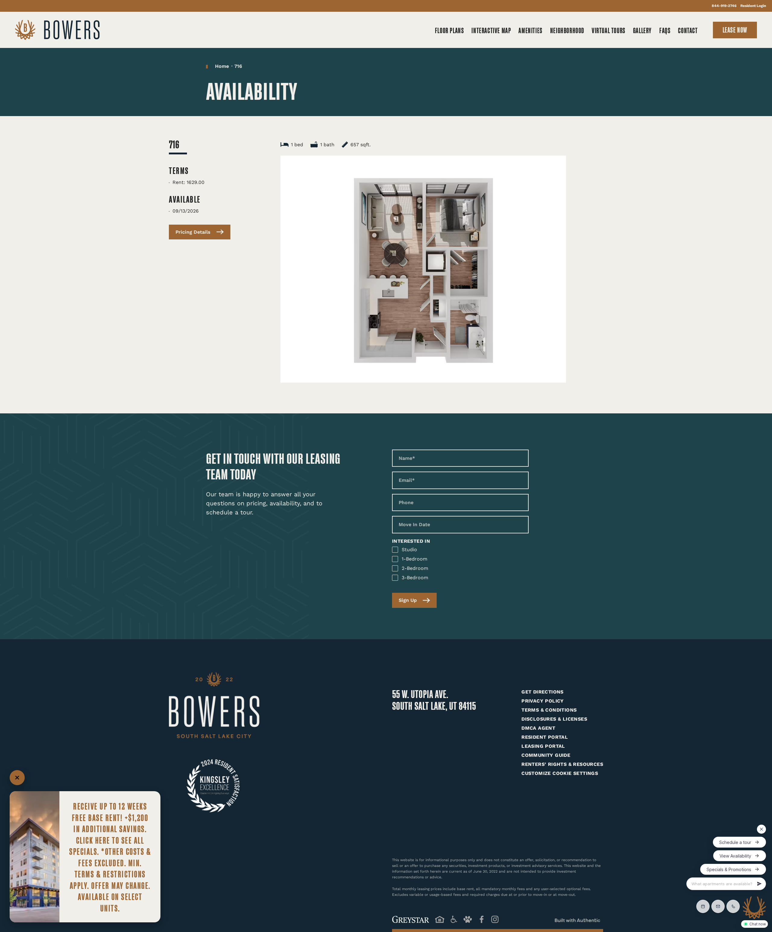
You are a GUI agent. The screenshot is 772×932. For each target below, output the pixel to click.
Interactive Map (491, 30)
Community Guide (545, 755)
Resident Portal (544, 737)
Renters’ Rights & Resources (562, 764)
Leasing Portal (543, 746)
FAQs (664, 30)
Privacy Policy (542, 701)
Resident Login (753, 6)
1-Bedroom (414, 559)
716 (238, 66)
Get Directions (542, 692)
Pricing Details (193, 232)
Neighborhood (567, 30)
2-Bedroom (415, 568)
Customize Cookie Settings (559, 773)
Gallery (642, 30)
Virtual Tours (608, 30)
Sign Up (408, 600)
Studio (409, 549)
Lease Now (735, 29)
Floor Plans (449, 30)
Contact (688, 30)
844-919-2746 (724, 6)
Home (222, 66)
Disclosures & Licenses (554, 719)
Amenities (530, 30)
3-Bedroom (415, 577)
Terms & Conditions (549, 710)
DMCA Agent (538, 728)
